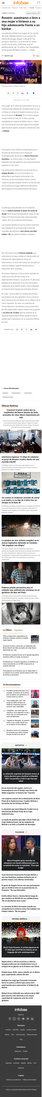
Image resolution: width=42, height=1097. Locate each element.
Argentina (8, 1063)
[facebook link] (9, 1018)
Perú (12, 1034)
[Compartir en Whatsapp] (8, 93)
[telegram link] (27, 1018)
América (8, 1030)
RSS (21, 1039)
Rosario (5, 393)
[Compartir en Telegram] (27, 93)
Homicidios (28, 393)
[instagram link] (18, 1018)
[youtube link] (23, 1018)
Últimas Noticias (32, 1034)
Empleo (25, 1051)
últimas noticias (8, 397)
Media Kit (21, 1068)
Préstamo (13, 8)
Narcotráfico (16, 393)
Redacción (18, 1051)
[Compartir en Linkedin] (22, 93)
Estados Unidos (31, 1030)
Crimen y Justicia (8, 13)
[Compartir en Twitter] (18, 93)
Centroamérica (20, 1034)
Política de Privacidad (29, 1080)
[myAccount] (38, 3)
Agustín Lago (8, 56)
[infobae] (21, 3)
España (22, 1030)
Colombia (15, 1030)
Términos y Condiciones (13, 1080)
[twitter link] (14, 1018)
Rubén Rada (21, 8)
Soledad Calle (4, 8)
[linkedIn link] (32, 1018)
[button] (3, 3)
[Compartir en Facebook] (13, 93)
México (7, 1034)
